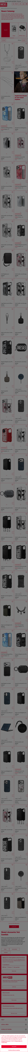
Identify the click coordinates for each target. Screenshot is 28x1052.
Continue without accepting (14, 1050)
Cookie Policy (4, 1042)
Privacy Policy (18, 1041)
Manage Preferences (5, 1041)
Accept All (14, 1046)
